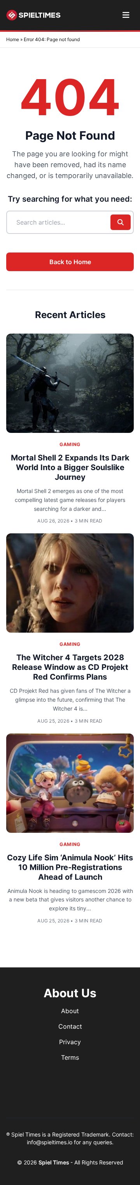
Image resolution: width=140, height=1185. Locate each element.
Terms (70, 1057)
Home (12, 39)
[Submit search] (120, 222)
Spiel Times (54, 1162)
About (70, 1011)
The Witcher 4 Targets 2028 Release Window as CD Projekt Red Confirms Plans (70, 667)
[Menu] (126, 15)
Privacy (70, 1042)
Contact (70, 1026)
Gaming (70, 444)
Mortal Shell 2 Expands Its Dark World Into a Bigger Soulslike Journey (70, 467)
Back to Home (70, 262)
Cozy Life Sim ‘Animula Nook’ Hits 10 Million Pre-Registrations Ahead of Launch (70, 867)
